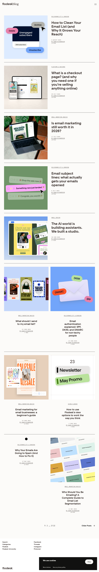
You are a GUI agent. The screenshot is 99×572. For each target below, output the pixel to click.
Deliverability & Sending (60, 16)
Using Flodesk (72, 404)
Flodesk (5, 547)
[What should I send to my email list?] (26, 289)
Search (5, 542)
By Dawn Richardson (58, 41)
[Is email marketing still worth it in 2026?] (26, 137)
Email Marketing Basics (59, 117)
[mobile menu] (95, 4)
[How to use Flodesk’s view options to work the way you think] (72, 377)
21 (52, 526)
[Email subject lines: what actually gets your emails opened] (26, 188)
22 (54, 526)
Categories (6, 544)
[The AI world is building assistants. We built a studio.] (26, 238)
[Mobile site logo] (10, 4)
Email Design (55, 217)
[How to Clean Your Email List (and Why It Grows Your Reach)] (26, 37)
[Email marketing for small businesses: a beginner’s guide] (26, 377)
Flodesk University (9, 549)
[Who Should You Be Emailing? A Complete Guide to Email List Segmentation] (72, 460)
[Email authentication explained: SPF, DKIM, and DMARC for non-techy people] (72, 289)
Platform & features (58, 66)
